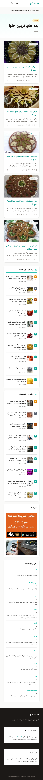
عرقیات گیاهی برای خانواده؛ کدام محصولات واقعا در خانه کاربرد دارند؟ (17, 494)
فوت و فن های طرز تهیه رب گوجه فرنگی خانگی (17, 358)
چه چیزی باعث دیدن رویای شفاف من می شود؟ (23, 589)
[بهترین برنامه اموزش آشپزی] (21, 525)
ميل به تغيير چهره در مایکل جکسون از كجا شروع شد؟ (22, 603)
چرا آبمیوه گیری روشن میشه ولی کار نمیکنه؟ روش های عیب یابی (16, 482)
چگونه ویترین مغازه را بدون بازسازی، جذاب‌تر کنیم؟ (17, 425)
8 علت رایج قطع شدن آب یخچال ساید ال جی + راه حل (17, 448)
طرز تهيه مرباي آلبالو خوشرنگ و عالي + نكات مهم (16, 335)
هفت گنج (34, 715)
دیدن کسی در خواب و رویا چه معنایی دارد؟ (24, 696)
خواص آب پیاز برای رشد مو (29, 669)
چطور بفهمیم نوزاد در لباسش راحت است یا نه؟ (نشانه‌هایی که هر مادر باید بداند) (17, 437)
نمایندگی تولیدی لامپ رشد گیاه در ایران (16, 471)
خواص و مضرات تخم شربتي (17, 368)
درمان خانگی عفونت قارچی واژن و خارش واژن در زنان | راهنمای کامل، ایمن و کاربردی (16, 277)
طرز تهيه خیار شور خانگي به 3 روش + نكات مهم (16, 289)
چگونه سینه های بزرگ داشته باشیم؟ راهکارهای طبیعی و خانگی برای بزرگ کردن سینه (17, 323)
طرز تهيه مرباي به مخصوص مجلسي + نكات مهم (17, 312)
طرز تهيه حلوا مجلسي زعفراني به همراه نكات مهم (17, 346)
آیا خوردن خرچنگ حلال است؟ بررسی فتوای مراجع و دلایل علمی (21, 643)
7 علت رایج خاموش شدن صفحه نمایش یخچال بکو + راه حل (16, 402)
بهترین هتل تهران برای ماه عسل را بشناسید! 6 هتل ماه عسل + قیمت (22, 684)
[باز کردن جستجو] (17, 3)
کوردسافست (18, 737)
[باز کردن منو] (6, 3)
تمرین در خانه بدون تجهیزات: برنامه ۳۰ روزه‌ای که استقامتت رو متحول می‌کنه (22, 617)
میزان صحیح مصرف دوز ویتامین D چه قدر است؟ (16, 380)
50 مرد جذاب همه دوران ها (28, 629)
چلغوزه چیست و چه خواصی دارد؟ (27, 575)
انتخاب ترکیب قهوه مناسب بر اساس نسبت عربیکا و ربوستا (17, 414)
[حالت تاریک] (11, 3)
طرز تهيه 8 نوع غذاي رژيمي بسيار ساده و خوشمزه (17, 300)
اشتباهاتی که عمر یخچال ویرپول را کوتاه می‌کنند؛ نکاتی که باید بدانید (17, 459)
